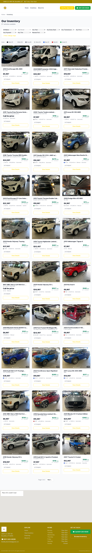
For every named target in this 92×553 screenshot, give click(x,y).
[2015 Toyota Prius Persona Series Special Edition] (16, 99)
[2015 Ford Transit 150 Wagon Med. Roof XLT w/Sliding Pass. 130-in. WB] (46, 314)
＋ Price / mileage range (9, 35)
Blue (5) (47, 42)
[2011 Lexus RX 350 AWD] (76, 99)
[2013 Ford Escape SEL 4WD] (16, 56)
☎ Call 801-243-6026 (80, 532)
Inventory (33, 8)
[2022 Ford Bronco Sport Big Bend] (46, 358)
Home (26, 8)
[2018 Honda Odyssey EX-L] (16, 444)
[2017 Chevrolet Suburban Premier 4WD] (76, 56)
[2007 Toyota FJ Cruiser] (76, 444)
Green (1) (64, 42)
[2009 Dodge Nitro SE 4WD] (76, 185)
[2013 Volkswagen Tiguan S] (76, 228)
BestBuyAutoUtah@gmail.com (10, 542)
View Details (15, 83)
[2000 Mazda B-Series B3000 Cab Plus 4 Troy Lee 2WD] (16, 314)
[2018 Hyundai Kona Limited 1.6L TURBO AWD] (46, 401)
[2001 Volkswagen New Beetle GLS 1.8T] (76, 142)
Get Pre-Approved (67, 8)
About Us (41, 8)
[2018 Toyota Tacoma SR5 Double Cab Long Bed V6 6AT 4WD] (16, 142)
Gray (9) (29, 42)
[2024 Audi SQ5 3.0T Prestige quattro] (16, 357)
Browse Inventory (80, 536)
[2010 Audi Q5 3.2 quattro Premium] (46, 444)
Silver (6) (38, 42)
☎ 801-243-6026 (8, 539)
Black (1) (11, 42)
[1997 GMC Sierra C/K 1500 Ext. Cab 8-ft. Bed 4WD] (16, 271)
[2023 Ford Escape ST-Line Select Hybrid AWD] (16, 185)
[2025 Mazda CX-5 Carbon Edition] (76, 401)
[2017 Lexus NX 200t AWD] (76, 357)
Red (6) (56, 42)
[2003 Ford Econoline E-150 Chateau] (76, 314)
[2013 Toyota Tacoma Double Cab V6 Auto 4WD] (46, 185)
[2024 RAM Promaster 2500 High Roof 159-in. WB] (46, 56)
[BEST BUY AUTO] (5, 7)
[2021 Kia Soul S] (76, 271)
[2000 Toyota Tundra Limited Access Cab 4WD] (46, 99)
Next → (50, 479)
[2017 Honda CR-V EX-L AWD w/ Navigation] (46, 142)
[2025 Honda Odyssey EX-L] (46, 271)
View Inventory (28, 533)
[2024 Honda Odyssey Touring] (16, 228)
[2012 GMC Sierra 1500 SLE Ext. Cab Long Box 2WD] (16, 401)
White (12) (20, 42)
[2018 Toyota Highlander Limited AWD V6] (46, 228)
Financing (27, 535)
